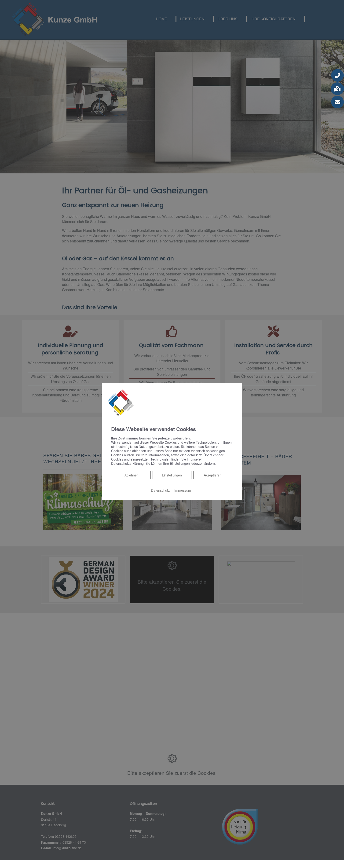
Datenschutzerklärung (127, 463)
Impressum (182, 490)
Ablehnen (131, 474)
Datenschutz (160, 490)
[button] (337, 75)
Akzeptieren (212, 475)
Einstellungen (172, 475)
